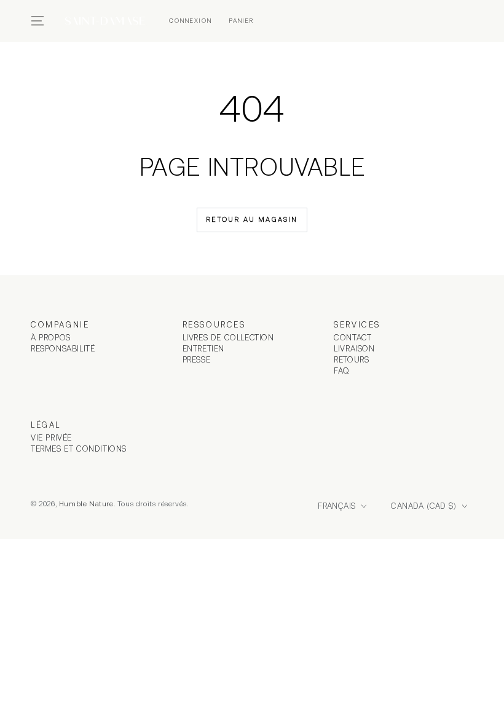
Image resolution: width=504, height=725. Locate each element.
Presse (197, 359)
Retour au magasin (251, 219)
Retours (351, 359)
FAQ (342, 370)
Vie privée (51, 437)
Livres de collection (228, 337)
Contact (352, 337)
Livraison (354, 348)
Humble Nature (86, 504)
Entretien (203, 348)
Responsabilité (63, 348)
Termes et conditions (79, 448)
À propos (51, 337)
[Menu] (37, 20)
